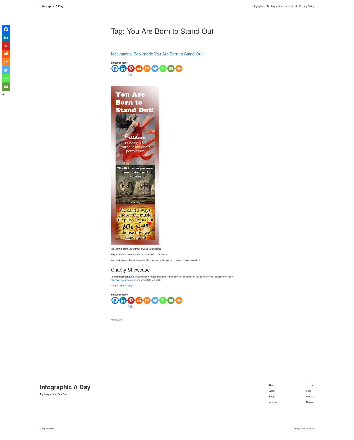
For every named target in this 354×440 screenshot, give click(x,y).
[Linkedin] (123, 68)
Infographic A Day (51, 6)
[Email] (171, 68)
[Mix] (147, 68)
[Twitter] (155, 68)
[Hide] (3, 94)
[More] (179, 68)
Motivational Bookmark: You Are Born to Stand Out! (157, 54)
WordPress (310, 428)
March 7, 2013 (116, 319)
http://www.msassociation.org (125, 279)
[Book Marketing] (135, 165)
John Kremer (126, 285)
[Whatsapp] (163, 68)
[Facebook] (115, 68)
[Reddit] (139, 68)
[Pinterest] (6, 46)
